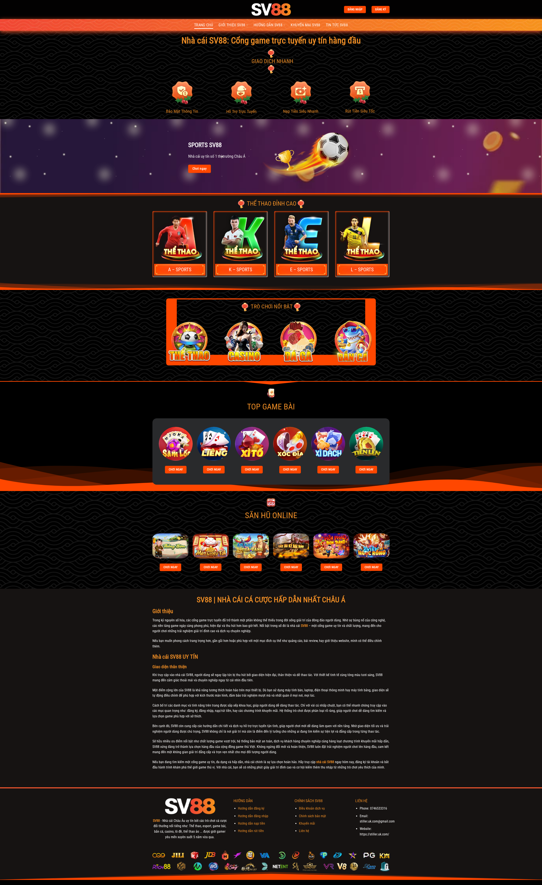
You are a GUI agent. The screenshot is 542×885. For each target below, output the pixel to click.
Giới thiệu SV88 (231, 25)
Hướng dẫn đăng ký (251, 808)
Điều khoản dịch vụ (312, 808)
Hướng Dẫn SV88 (268, 25)
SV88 (304, 626)
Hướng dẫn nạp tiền (251, 823)
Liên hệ (304, 831)
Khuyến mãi (307, 823)
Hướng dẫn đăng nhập (253, 816)
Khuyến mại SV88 (305, 25)
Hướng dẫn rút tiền (251, 831)
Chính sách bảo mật (312, 816)
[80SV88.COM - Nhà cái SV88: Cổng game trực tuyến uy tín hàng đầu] (271, 9)
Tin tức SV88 (337, 25)
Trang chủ (203, 25)
